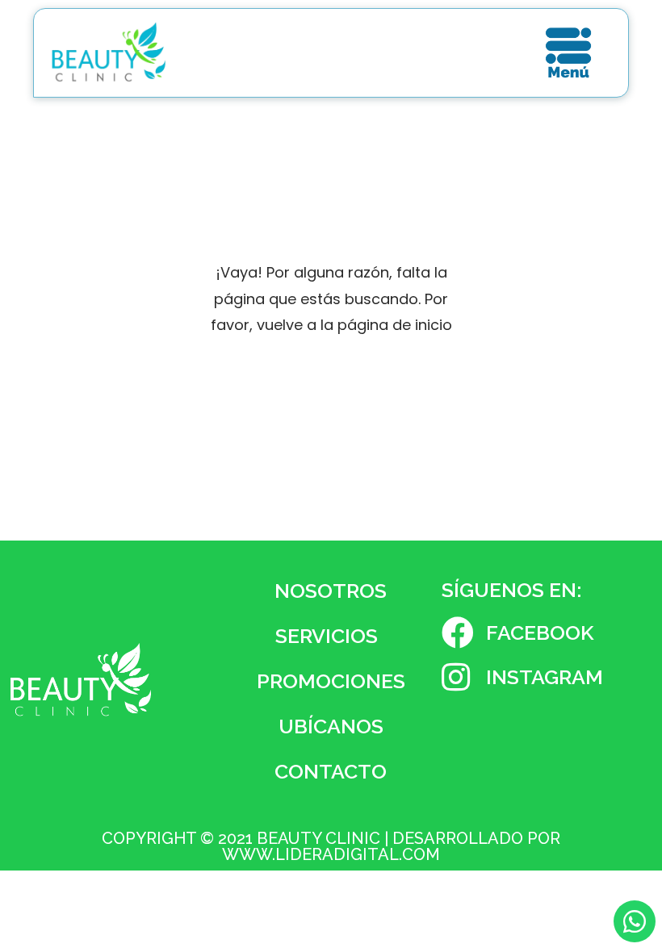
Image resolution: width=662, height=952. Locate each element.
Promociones (331, 681)
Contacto (330, 771)
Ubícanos (331, 726)
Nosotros (330, 590)
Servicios (326, 636)
